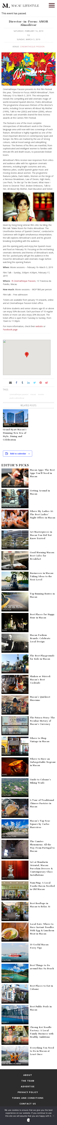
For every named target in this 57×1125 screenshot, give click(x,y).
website (39, 326)
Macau (5, 981)
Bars (4, 527)
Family (5, 671)
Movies (41, 394)
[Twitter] (34, 382)
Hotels (7, 425)
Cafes (5, 1001)
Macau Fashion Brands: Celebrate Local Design (40, 638)
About (27, 1075)
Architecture (9, 836)
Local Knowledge (11, 485)
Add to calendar (18, 453)
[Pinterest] (40, 382)
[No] (53, 1115)
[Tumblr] (22, 382)
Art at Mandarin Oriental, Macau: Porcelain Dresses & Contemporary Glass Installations (41, 868)
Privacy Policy (28, 1092)
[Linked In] (28, 382)
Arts (4, 547)
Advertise (28, 1086)
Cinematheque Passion (25, 281)
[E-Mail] (10, 382)
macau (33, 394)
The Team (27, 1080)
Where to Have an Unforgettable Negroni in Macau (43, 762)
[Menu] (52, 5)
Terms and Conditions (28, 1098)
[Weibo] (46, 382)
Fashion (6, 650)
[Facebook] (16, 382)
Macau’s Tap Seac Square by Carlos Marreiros (40, 824)
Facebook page (10, 329)
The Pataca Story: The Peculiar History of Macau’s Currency (42, 720)
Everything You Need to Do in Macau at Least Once (42, 1051)
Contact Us (28, 1103)
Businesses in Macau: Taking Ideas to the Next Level (42, 576)
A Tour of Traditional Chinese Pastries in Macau (42, 803)
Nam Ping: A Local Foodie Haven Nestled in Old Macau (42, 886)
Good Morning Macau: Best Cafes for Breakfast (42, 555)
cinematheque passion (19, 394)
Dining (5, 568)
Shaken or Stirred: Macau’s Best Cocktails (40, 679)
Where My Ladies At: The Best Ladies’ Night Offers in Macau (42, 514)
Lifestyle (6, 609)
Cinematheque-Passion (32, 46)
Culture (6, 589)
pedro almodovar (17, 398)
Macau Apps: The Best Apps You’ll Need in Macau (42, 473)
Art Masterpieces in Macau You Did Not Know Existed (41, 535)
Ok (29, 1120)
